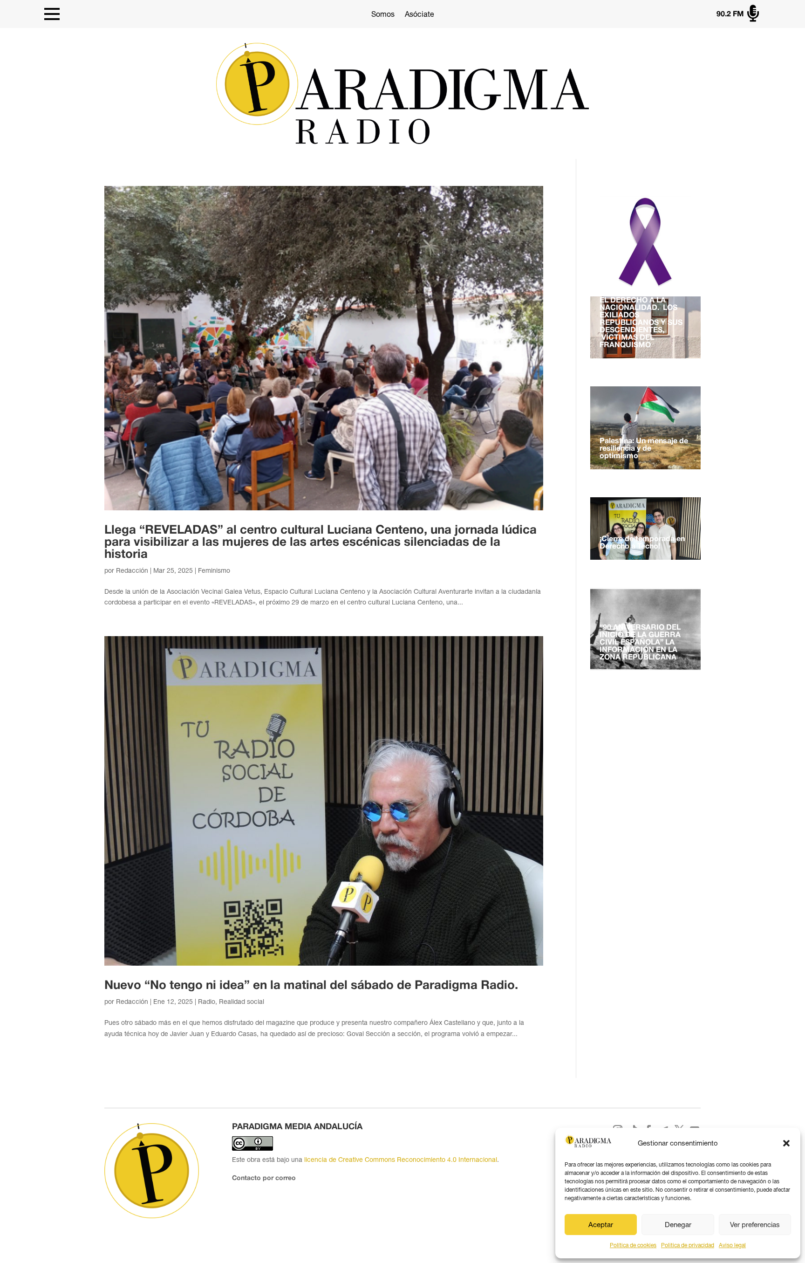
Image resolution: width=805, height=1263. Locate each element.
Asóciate (419, 14)
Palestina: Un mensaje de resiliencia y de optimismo (644, 449)
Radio (206, 1001)
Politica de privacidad (687, 1245)
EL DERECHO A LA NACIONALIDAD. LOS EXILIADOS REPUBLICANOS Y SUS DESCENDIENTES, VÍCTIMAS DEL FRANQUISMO (641, 323)
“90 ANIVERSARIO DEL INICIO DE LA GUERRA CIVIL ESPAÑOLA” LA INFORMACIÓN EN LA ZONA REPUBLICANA (640, 643)
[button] (786, 1143)
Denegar (678, 1225)
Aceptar (600, 1225)
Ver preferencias (755, 1225)
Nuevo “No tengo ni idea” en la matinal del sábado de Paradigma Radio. (311, 985)
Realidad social (241, 1001)
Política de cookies (633, 1245)
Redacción (132, 570)
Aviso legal (732, 1245)
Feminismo (214, 570)
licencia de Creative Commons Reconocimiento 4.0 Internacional (400, 1159)
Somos (383, 14)
